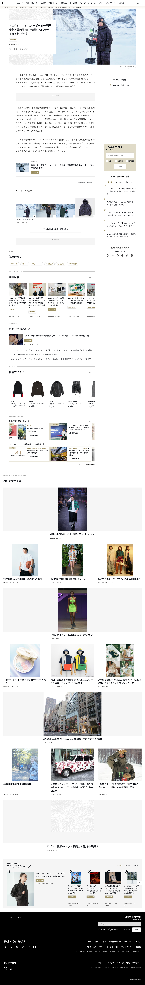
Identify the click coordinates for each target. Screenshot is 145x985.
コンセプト (136, 963)
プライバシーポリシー (124, 952)
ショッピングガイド (97, 967)
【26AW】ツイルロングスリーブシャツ (36, 404)
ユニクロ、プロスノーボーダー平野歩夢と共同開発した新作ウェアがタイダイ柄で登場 (54, 7)
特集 (27, 3)
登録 (120, 166)
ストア (43, 3)
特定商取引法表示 (136, 967)
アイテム (111, 963)
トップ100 (73, 3)
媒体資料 (97, 952)
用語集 (121, 3)
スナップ (82, 3)
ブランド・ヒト (53, 3)
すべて (109, 85)
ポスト (101, 3)
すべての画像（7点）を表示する (55, 229)
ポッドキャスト (111, 3)
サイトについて (80, 952)
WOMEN (120, 161)
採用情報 (89, 952)
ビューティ (35, 3)
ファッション (119, 182)
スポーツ (21, 7)
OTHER (131, 161)
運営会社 (105, 952)
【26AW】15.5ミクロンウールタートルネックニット (17, 404)
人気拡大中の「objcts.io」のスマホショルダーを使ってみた (121, 203)
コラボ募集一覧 (39, 444)
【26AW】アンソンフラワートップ (75, 404)
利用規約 (112, 952)
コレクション (92, 3)
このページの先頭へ (14, 917)
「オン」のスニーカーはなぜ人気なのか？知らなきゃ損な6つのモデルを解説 (121, 191)
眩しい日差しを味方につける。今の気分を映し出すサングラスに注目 (121, 235)
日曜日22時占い (115, 942)
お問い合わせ (137, 952)
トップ (4, 7)
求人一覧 (26, 421)
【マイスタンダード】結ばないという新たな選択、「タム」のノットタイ (121, 224)
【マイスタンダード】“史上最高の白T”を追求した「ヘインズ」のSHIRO (120, 214)
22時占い (64, 3)
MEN (110, 161)
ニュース (20, 3)
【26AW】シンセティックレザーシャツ (56, 404)
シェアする (25, 49)
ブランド (101, 963)
